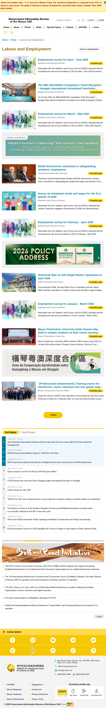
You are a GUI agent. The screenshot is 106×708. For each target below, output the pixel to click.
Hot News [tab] (10, 432)
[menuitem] (16, 27)
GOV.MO (10, 685)
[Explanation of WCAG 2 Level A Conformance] (67, 704)
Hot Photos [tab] (28, 432)
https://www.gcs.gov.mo (67, 666)
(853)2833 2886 (64, 674)
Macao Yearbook (14, 694)
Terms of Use (37, 699)
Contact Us (37, 689)
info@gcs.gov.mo (65, 670)
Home (5, 40)
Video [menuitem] (39, 27)
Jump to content (63, 20)
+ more (99, 610)
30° (92, 20)
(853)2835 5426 (82, 674)
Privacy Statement (40, 694)
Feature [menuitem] (69, 27)
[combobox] (91, 49)
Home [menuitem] (6, 27)
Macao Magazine (14, 689)
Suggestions (37, 685)
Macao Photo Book (15, 699)
